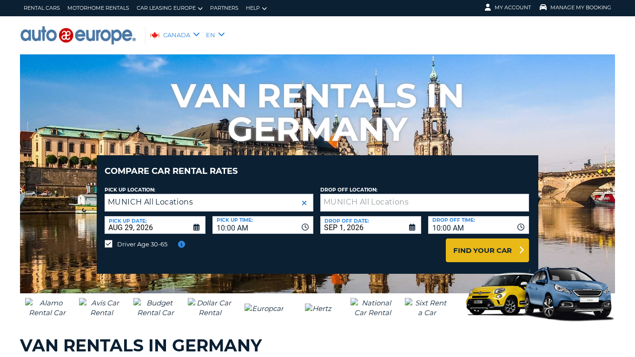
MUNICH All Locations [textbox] (150, 202)
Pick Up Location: (130, 190)
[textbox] (424, 203)
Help (253, 8)
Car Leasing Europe (166, 8)
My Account (513, 7)
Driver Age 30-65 (142, 244)
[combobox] (262, 225)
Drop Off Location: (348, 190)
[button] (304, 203)
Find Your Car (482, 250)
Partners (224, 8)
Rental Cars (42, 8)
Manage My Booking (580, 7)
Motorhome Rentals (98, 8)
